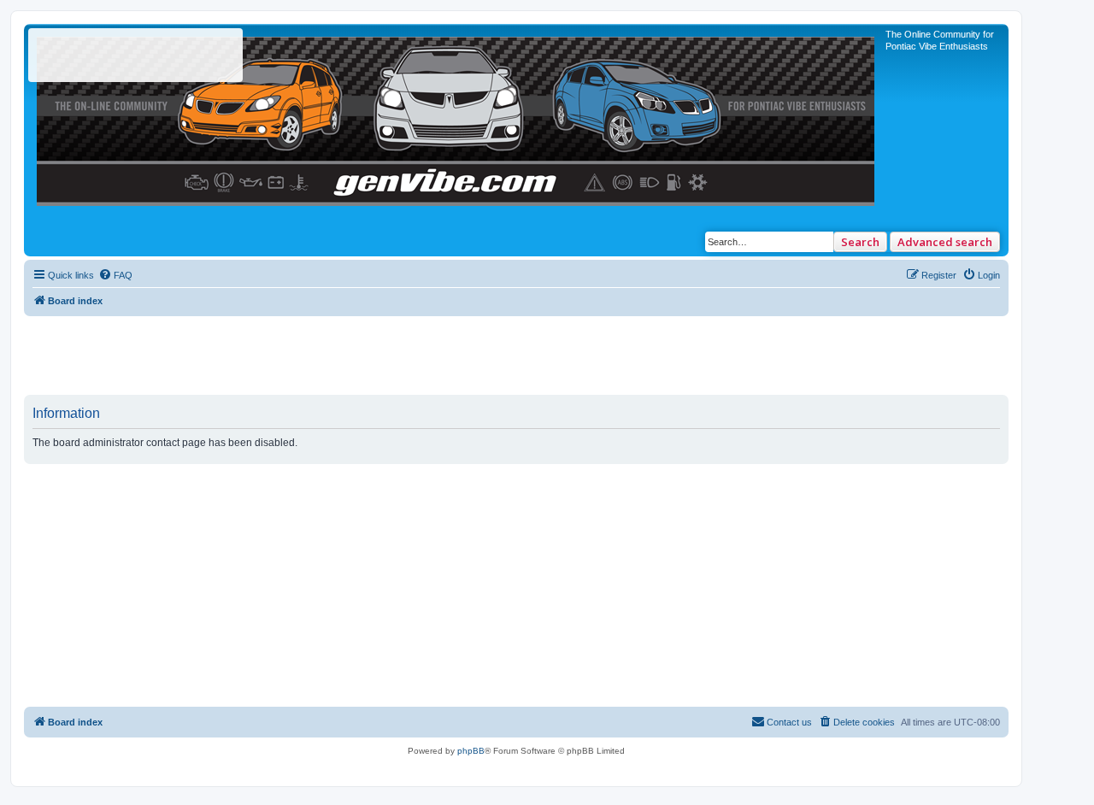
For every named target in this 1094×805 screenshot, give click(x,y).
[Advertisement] (516, 354)
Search (860, 242)
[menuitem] (115, 275)
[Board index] (456, 117)
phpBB (471, 750)
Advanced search (944, 242)
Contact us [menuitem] (789, 722)
